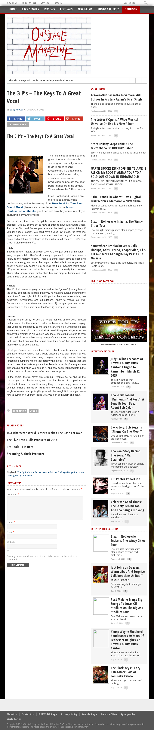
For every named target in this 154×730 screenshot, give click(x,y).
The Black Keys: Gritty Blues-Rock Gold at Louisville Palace (125, 672)
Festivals (66, 9)
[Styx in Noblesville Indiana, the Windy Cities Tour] (100, 543)
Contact (46, 3)
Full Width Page (47, 714)
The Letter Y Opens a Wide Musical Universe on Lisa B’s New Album (114, 121)
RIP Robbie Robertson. (126, 479)
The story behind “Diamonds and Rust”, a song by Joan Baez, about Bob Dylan (127, 401)
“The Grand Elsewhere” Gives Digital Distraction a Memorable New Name (116, 199)
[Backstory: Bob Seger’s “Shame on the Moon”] (100, 433)
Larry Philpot (16, 109)
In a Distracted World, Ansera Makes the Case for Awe (44, 433)
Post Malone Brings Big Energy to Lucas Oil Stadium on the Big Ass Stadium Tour (127, 605)
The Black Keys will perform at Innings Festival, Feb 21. (41, 80)
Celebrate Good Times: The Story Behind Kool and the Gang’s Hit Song (127, 506)
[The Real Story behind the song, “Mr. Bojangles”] (100, 457)
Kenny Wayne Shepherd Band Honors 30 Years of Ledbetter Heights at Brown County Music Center (127, 639)
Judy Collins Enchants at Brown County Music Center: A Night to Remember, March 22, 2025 (127, 367)
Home (13, 9)
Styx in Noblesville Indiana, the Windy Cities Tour (117, 223)
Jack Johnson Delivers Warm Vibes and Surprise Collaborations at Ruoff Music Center (128, 573)
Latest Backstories (102, 351)
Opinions (131, 9)
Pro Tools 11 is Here (20, 447)
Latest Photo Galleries (105, 529)
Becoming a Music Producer (25, 454)
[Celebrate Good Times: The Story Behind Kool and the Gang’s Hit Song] (100, 508)
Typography (128, 714)
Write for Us (14, 719)
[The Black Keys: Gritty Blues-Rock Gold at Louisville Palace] (100, 674)
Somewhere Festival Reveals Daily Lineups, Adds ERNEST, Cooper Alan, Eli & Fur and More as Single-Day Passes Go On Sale (118, 252)
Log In (58, 3)
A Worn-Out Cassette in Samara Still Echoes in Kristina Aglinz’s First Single (117, 97)
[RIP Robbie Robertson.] (100, 485)
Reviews (49, 9)
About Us (12, 3)
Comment (13, 494)
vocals (34, 410)
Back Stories (30, 9)
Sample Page (89, 714)
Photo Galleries (108, 9)
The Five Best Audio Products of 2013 (32, 440)
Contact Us (28, 714)
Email (10, 532)
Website (11, 542)
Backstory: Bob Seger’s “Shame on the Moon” (126, 429)
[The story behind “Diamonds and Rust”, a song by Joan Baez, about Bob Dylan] (100, 401)
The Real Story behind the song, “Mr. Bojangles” (125, 455)
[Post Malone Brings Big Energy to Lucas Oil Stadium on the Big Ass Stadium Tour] (100, 606)
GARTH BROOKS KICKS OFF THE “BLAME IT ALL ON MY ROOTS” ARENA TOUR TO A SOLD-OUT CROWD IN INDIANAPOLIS (118, 172)
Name (11, 522)
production (19, 410)
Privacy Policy (69, 714)
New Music (85, 9)
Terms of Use (29, 3)
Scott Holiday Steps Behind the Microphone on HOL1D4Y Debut (112, 146)
